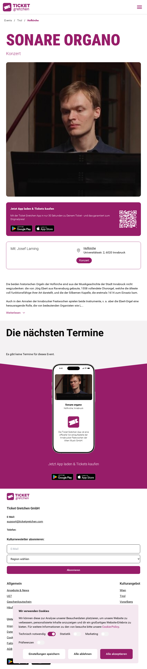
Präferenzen (26, 642)
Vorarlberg (126, 601)
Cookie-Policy (110, 626)
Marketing (91, 634)
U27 (9, 596)
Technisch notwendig (32, 634)
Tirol (19, 20)
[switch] (52, 634)
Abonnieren (73, 570)
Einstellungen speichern (44, 654)
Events (8, 20)
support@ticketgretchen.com (25, 521)
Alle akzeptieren (116, 654)
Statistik (65, 634)
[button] (73, 313)
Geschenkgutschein (19, 601)
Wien (123, 590)
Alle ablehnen (83, 654)
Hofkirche (33, 20)
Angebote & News (18, 590)
